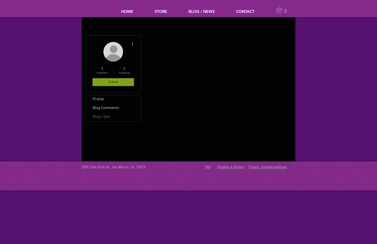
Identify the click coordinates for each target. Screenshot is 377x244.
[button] (283, 9)
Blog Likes (101, 116)
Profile (98, 99)
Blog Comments (106, 108)
